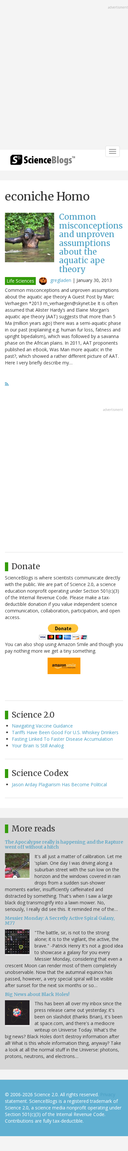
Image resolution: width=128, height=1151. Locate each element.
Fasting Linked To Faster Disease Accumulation (62, 739)
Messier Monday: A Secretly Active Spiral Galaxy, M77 (60, 920)
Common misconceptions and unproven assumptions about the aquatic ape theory (91, 243)
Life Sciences (20, 281)
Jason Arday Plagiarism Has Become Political (59, 784)
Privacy (107, 1094)
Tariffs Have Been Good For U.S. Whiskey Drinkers (65, 732)
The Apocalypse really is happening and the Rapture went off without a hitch (64, 844)
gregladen (60, 280)
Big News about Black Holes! (37, 994)
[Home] (42, 162)
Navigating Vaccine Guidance (42, 726)
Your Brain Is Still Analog (38, 745)
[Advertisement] (64, 75)
